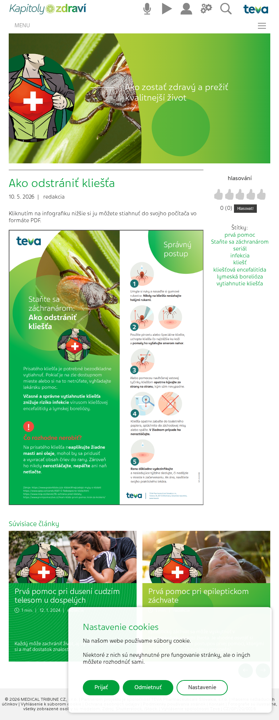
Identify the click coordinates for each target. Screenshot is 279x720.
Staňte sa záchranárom (240, 241)
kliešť (240, 262)
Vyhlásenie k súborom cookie (51, 704)
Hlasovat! (245, 208)
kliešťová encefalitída (239, 269)
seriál (240, 248)
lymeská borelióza (240, 276)
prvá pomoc (240, 235)
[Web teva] (253, 9)
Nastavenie (202, 687)
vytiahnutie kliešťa (240, 283)
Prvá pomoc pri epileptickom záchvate (198, 595)
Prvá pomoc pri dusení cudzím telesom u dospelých (67, 595)
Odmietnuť (148, 687)
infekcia (240, 255)
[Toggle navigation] (262, 25)
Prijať (101, 687)
